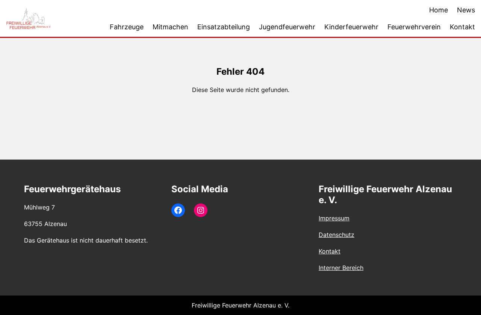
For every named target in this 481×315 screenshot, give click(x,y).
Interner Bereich (341, 267)
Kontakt (329, 251)
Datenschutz (336, 234)
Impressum (334, 218)
